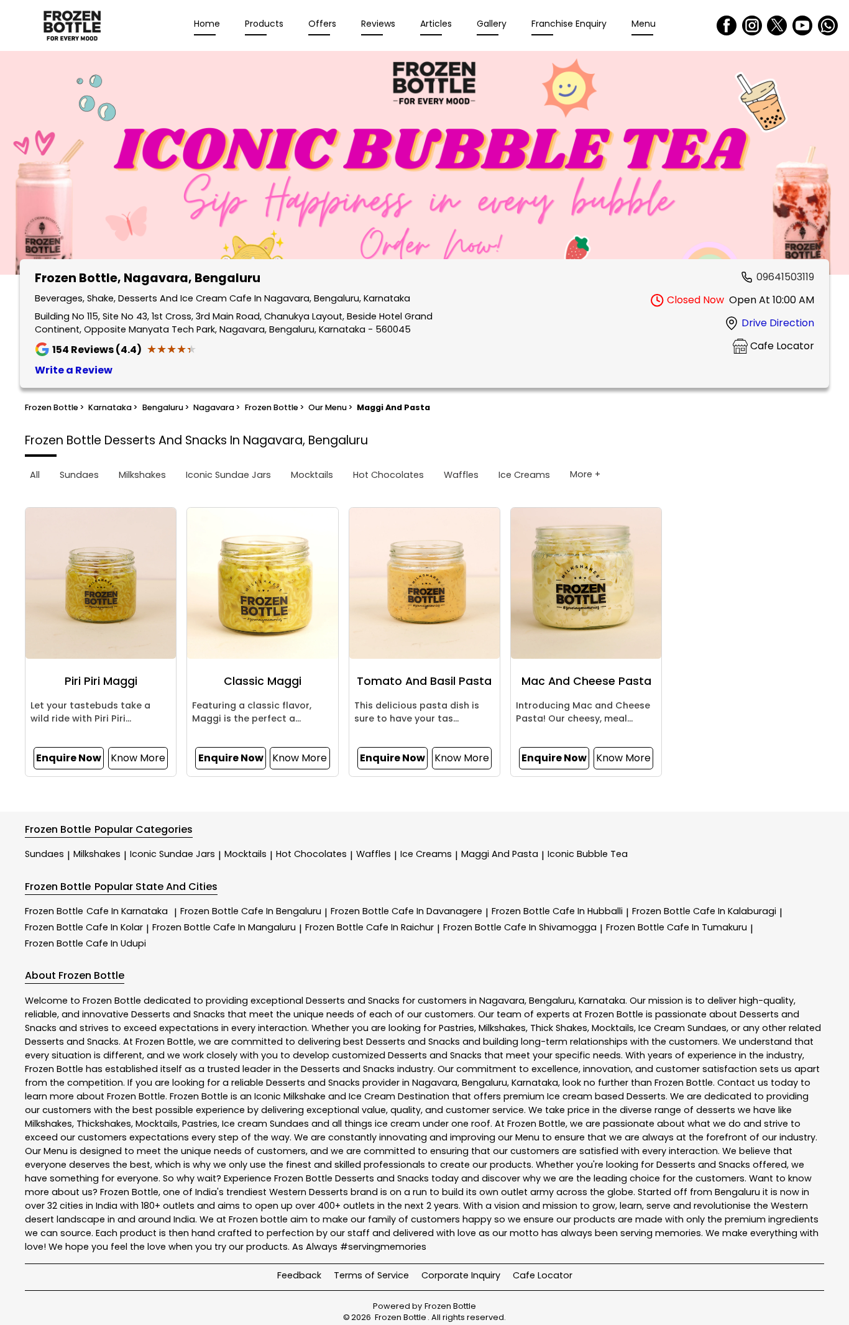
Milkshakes (97, 854)
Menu (643, 23)
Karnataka (602, 1000)
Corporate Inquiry (460, 1275)
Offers (322, 23)
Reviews (378, 23)
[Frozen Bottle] (72, 25)
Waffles (373, 854)
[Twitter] (777, 25)
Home (207, 23)
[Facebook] (726, 25)
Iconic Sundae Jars (172, 854)
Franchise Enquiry (569, 23)
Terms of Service (371, 1275)
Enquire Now (68, 758)
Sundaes (44, 854)
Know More (138, 758)
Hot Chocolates (311, 854)
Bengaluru (551, 1000)
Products (264, 23)
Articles (436, 23)
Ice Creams (426, 854)
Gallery (492, 23)
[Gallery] (424, 165)
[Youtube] (802, 25)
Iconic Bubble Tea (588, 854)
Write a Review (73, 370)
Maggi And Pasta (499, 854)
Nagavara (502, 1000)
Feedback (299, 1275)
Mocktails (245, 854)
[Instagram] (752, 25)
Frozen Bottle (96, 911)
